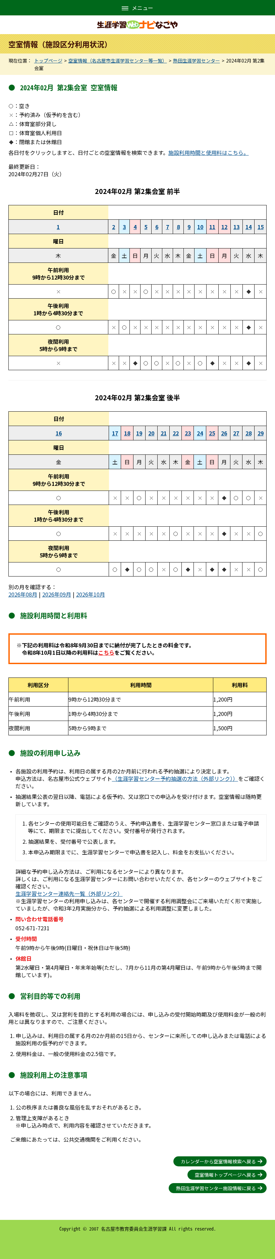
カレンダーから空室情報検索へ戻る (218, 1161)
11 (212, 227)
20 (151, 433)
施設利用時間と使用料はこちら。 (208, 152)
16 (59, 433)
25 (212, 433)
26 (224, 433)
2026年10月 (90, 594)
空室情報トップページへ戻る (225, 1174)
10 (200, 227)
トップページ (48, 60)
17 (115, 433)
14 (248, 227)
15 (261, 227)
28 (248, 433)
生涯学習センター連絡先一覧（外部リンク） (69, 893)
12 (224, 227)
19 (139, 433)
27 (236, 433)
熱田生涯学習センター (196, 60)
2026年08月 (22, 594)
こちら (106, 652)
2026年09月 (56, 594)
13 (236, 227)
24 (200, 433)
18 (127, 433)
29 (261, 433)
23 (188, 433)
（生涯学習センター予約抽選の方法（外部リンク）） (175, 778)
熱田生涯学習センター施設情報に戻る (216, 1188)
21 (164, 433)
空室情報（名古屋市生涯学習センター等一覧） (117, 60)
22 (176, 433)
